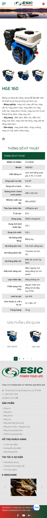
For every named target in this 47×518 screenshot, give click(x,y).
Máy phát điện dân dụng (14, 423)
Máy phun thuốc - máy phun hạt (17, 426)
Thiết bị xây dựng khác (13, 434)
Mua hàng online (11, 451)
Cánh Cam (25, 510)
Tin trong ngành (10, 469)
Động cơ (7, 408)
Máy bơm (8, 412)
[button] (5, 487)
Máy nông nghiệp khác (13, 430)
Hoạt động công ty (11, 462)
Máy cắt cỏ (8, 415)
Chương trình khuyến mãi (14, 466)
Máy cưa (7, 419)
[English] (43, 4)
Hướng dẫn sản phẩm (12, 448)
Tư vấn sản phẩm (11, 444)
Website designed (10, 510)
